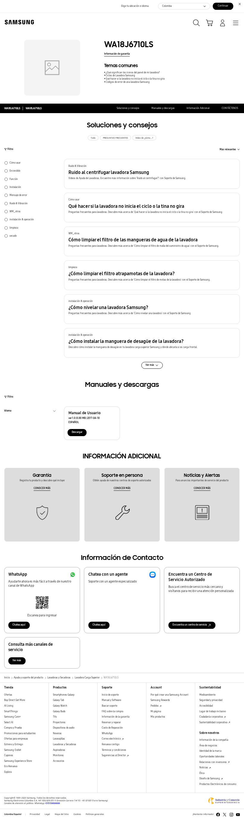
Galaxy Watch (60, 706)
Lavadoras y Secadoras (64, 744)
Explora (8, 772)
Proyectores (59, 722)
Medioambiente (207, 695)
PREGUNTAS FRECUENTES (115, 138)
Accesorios (58, 761)
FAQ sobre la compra (112, 711)
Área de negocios (208, 745)
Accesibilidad (206, 706)
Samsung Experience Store (18, 761)
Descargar (77, 432)
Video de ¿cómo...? (144, 138)
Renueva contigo (110, 744)
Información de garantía (117, 54)
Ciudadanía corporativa (211, 716)
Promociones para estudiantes (20, 733)
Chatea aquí (18, 624)
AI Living (8, 706)
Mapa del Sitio (62, 814)
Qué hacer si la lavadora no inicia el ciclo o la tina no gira (135, 78)
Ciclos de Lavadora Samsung (120, 75)
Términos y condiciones (114, 750)
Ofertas (8, 695)
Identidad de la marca (210, 751)
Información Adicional (198, 108)
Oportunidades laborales (211, 756)
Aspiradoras (59, 750)
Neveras (57, 733)
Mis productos (158, 716)
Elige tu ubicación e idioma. (135, 6)
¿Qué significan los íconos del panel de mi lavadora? (133, 72)
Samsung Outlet (12, 750)
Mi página (156, 711)
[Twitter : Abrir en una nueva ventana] (225, 815)
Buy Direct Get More (14, 700)
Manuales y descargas (163, 108)
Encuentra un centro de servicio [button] (190, 624)
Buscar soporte (109, 706)
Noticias (204, 767)
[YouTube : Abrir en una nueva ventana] (238, 815)
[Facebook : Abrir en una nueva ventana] (218, 815)
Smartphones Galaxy (63, 695)
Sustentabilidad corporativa (213, 722)
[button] (152, 174)
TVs (55, 716)
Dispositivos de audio (63, 727)
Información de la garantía (115, 716)
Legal (47, 814)
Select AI (8, 722)
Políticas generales (95, 814)
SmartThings (11, 711)
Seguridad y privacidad (210, 700)
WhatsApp (107, 733)
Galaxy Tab (58, 700)
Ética (201, 773)
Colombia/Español (12, 814)
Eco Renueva (10, 766)
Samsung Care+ (12, 716)
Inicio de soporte (110, 695)
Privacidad (35, 814)
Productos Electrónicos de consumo (217, 784)
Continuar (223, 5)
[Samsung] (18, 22)
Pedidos (155, 706)
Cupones (8, 755)
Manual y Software (111, 700)
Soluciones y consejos (128, 108)
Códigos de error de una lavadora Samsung (128, 82)
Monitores (58, 755)
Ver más (16, 660)
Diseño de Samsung (209, 778)
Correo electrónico (111, 738)
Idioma (7, 411)
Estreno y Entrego (13, 744)
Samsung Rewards (160, 700)
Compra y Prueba (13, 727)
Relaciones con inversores (213, 762)
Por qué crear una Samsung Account (169, 695)
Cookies (77, 814)
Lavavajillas (59, 738)
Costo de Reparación (112, 727)
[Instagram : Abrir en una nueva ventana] (231, 815)
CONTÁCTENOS (230, 108)
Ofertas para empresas (16, 738)
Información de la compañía (213, 740)
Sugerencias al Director (114, 755)
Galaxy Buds (59, 711)
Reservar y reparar (111, 722)
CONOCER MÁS (42, 488)
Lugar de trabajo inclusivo (212, 711)
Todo (93, 138)
